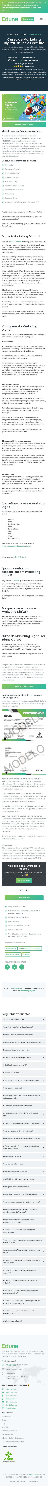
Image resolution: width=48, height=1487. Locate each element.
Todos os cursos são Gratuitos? (14, 1019)
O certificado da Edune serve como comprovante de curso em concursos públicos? (21, 1302)
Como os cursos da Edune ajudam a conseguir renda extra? (21, 1251)
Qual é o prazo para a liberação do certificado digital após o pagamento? (21, 1097)
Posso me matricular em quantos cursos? (18, 1035)
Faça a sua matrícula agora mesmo (16, 546)
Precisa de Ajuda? (8, 1434)
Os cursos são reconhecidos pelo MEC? (17, 1057)
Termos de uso (34, 1481)
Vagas (16, 580)
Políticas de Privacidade (18, 1481)
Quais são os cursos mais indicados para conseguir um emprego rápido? (22, 1241)
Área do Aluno (28, 19)
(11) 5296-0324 (11, 1365)
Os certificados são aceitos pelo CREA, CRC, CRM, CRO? (20, 1114)
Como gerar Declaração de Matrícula (16, 1187)
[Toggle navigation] (41, 19)
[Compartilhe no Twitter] (14, 967)
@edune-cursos (11, 1392)
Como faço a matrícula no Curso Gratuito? (18, 1027)
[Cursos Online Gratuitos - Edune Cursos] (11, 19)
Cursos (23, 34)
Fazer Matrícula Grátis (24, 125)
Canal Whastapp (11, 1405)
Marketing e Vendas (13, 954)
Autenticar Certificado (9, 1431)
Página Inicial (13, 34)
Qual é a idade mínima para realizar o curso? (18, 1179)
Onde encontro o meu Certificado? (15, 1171)
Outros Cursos (24, 948)
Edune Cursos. (34, 1474)
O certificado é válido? (11, 1073)
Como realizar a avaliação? (12, 1156)
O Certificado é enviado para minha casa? (17, 1106)
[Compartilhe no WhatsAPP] (21, 967)
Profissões (36, 948)
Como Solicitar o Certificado (13, 1164)
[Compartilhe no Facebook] (7, 967)
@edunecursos (11, 1389)
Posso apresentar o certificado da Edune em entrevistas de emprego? (18, 1221)
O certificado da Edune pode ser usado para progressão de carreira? (18, 1312)
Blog (3, 1423)
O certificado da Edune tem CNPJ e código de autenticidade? (19, 1231)
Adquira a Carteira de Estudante (13, 1438)
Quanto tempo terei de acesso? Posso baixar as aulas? (22, 1042)
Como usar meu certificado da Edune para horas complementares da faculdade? (20, 1211)
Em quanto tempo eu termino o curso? (16, 1050)
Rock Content (15, 241)
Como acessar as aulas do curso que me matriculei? (21, 1139)
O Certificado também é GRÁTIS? (15, 1065)
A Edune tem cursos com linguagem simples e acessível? (19, 1271)
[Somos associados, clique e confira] (10, 1456)
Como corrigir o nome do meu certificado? (18, 1131)
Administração (11, 948)
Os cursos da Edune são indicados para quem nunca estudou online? (21, 1261)
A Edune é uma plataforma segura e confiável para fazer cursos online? (21, 1147)
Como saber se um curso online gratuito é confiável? (21, 1202)
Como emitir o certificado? (12, 1088)
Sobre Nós (5, 1427)
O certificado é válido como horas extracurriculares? (21, 1080)
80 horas (26, 954)
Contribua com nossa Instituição (13, 1442)
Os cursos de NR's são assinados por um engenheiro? (22, 1123)
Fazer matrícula (24, 880)
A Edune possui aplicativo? (12, 1321)
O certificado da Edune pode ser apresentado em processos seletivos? (20, 1292)
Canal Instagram (12, 1408)
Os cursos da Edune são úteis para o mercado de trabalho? (20, 1282)
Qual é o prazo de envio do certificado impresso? (20, 1194)
